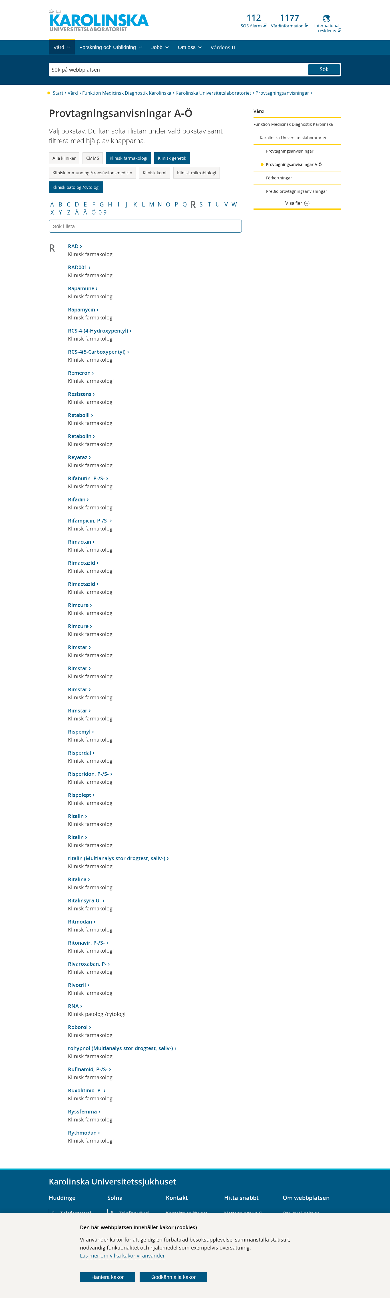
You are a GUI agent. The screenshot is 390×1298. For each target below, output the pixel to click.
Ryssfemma (82, 1111)
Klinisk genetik (172, 158)
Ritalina (77, 879)
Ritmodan (80, 921)
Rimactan (79, 541)
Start (58, 93)
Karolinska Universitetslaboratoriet (213, 93)
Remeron (79, 372)
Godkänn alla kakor (173, 1277)
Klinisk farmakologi (128, 158)
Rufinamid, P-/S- (88, 1069)
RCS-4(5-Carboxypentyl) (97, 351)
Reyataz (77, 457)
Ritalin (76, 816)
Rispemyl (79, 731)
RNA (73, 1006)
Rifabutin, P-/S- (86, 478)
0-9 (102, 212)
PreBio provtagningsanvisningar (296, 191)
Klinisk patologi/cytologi (76, 187)
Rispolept (79, 794)
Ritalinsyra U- (84, 900)
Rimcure (78, 605)
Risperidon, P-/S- (88, 773)
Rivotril (77, 984)
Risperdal (79, 752)
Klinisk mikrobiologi (196, 172)
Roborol (78, 1027)
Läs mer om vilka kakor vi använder (122, 1255)
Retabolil (79, 415)
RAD (73, 246)
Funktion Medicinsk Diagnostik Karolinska (126, 93)
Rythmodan (82, 1132)
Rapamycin (81, 309)
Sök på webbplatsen (76, 69)
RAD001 (77, 267)
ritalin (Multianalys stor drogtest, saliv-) (116, 858)
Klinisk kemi (154, 172)
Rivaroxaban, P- (87, 963)
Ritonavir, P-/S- (86, 942)
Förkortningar (279, 178)
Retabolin (79, 436)
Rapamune (81, 288)
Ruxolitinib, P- (85, 1090)
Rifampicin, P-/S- (88, 520)
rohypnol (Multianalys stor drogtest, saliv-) (120, 1048)
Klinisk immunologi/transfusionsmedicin (92, 172)
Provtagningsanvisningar (282, 93)
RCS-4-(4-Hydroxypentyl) (98, 330)
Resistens (79, 393)
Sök (324, 69)
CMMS (92, 158)
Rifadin (76, 499)
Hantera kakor (107, 1277)
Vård (73, 93)
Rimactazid (81, 562)
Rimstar (77, 647)
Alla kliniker (64, 158)
